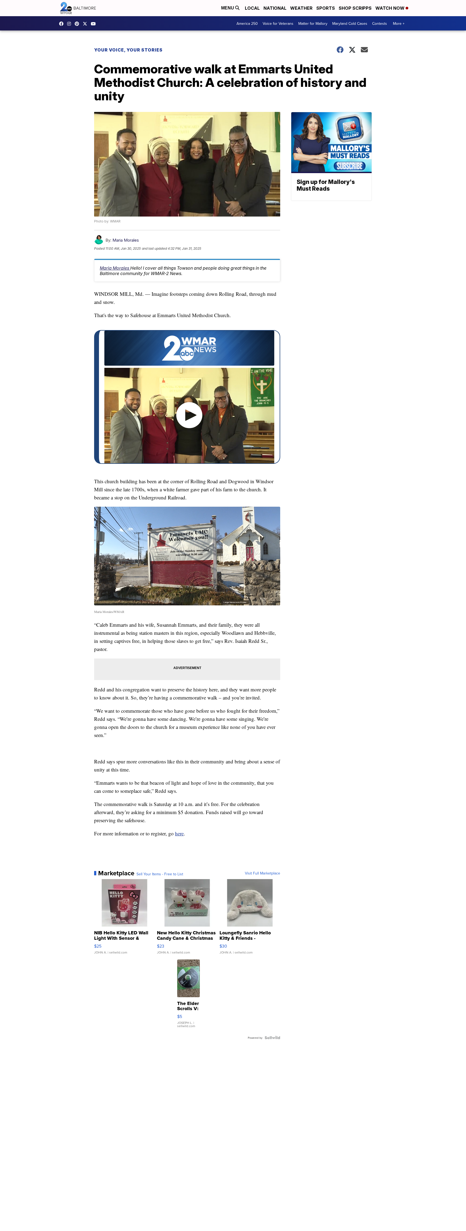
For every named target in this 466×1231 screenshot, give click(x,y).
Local (252, 8)
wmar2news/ (62, 24)
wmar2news (70, 24)
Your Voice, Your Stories (128, 50)
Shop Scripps (355, 8)
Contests (379, 23)
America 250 (247, 23)
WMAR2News (78, 24)
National (274, 8)
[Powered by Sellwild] (272, 1038)
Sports (325, 8)
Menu (228, 8)
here (179, 833)
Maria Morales (125, 240)
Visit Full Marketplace (262, 873)
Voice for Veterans (278, 23)
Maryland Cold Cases (349, 23)
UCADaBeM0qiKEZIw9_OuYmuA (94, 24)
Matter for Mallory (312, 23)
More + (399, 23)
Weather (301, 8)
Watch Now (390, 8)
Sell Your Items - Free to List (159, 874)
